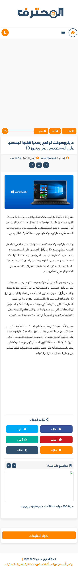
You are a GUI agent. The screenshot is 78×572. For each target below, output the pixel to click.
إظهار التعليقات (39, 535)
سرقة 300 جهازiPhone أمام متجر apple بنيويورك (47, 506)
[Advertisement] (39, 80)
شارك (54, 429)
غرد (20, 429)
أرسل (20, 439)
